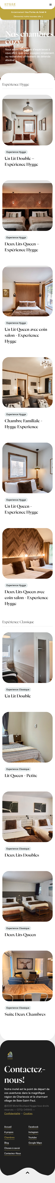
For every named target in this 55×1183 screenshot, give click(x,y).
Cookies (27, 1113)
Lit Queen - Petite (21, 776)
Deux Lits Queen (20, 935)
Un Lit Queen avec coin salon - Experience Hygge (26, 336)
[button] (50, 4)
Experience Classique (17, 689)
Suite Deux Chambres (25, 1014)
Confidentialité (12, 1113)
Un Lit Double (18, 696)
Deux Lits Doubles (22, 855)
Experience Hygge (16, 152)
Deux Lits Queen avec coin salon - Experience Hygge (26, 598)
